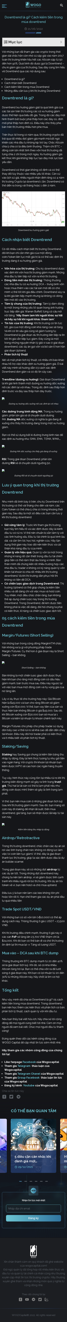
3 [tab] (31, 1181)
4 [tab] (36, 1181)
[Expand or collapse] (61, 42)
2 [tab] (25, 1181)
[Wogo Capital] (33, 7)
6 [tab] (46, 1181)
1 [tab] (20, 1181)
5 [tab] (41, 1181)
